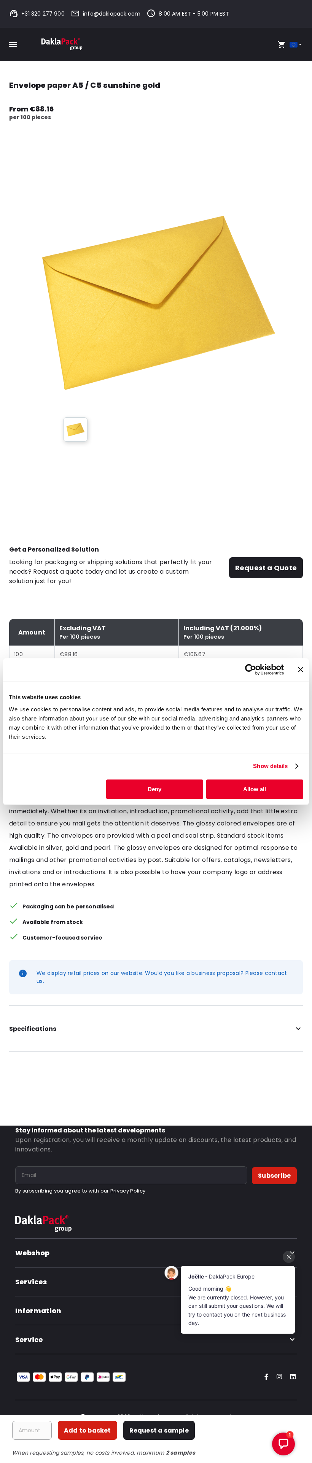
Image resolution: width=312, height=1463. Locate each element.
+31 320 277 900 (43, 13)
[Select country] (296, 45)
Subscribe (274, 1175)
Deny (154, 789)
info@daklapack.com (111, 13)
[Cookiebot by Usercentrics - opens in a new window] (250, 669)
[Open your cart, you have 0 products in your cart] (281, 44)
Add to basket (87, 1430)
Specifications (32, 1028)
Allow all (254, 789)
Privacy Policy (127, 1190)
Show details (270, 766)
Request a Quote (266, 567)
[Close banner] (300, 669)
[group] (75, 429)
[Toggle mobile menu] (13, 44)
